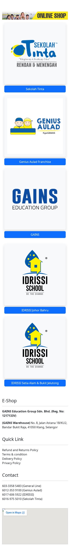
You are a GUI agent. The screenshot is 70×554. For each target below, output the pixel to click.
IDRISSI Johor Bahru (35, 310)
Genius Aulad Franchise (35, 162)
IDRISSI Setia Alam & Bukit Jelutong (35, 383)
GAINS (35, 235)
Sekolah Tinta (35, 89)
